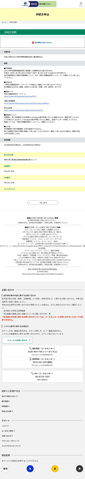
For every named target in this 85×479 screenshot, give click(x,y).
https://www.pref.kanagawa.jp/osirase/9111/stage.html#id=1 (26, 103)
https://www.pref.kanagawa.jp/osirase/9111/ (20, 96)
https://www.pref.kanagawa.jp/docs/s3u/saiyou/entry (23, 110)
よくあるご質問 (7, 431)
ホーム (4, 22)
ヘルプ (4, 426)
